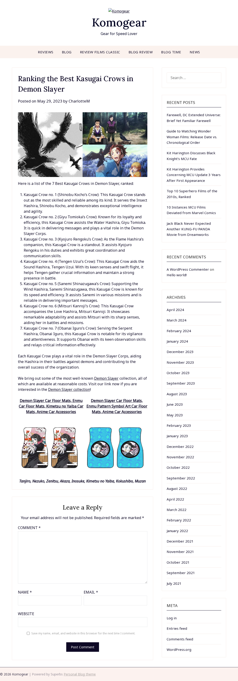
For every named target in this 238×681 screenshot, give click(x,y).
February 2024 (179, 330)
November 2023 (180, 362)
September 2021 (181, 572)
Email (91, 592)
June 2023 (175, 404)
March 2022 (176, 509)
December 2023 (180, 351)
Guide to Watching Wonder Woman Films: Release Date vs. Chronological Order (192, 137)
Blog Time (171, 52)
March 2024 (176, 320)
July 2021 (174, 583)
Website (26, 613)
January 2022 (177, 530)
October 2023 (178, 372)
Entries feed (177, 628)
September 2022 (181, 478)
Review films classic (100, 52)
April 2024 (175, 309)
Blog (67, 52)
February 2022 (179, 520)
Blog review (141, 52)
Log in (172, 618)
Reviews (45, 52)
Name (25, 592)
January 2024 (177, 341)
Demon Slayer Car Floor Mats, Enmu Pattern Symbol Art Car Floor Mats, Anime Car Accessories (116, 406)
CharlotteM (79, 101)
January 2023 (177, 436)
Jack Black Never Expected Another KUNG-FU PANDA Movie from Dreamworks (189, 229)
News (195, 52)
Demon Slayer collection (69, 389)
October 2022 (178, 467)
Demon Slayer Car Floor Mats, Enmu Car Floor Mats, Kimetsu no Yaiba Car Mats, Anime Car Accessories (51, 406)
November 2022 (180, 457)
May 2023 (175, 415)
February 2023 (179, 425)
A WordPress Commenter (188, 269)
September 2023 (181, 383)
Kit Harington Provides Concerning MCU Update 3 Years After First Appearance (194, 175)
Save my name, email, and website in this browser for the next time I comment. (83, 633)
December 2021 (180, 541)
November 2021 (180, 551)
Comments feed (180, 639)
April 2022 (175, 499)
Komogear (119, 22)
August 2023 (177, 394)
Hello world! (177, 275)
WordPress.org (179, 649)
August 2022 (177, 488)
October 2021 (178, 562)
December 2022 (180, 446)
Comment (29, 527)
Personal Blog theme (80, 674)
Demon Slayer (106, 378)
